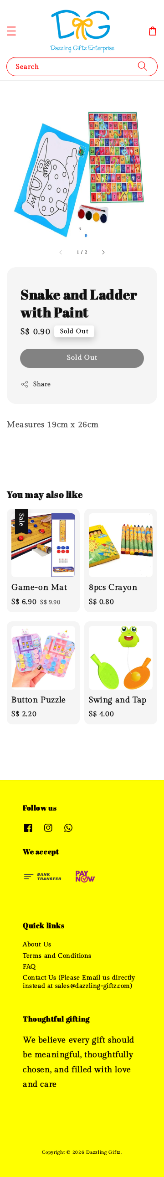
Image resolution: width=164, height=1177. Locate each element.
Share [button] (42, 384)
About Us (37, 944)
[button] (11, 31)
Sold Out (82, 357)
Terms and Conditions (57, 956)
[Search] (142, 66)
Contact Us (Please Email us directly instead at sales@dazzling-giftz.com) (79, 982)
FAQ (29, 967)
